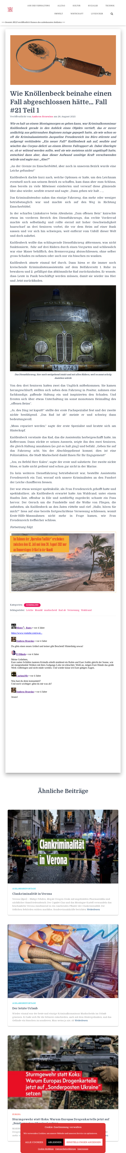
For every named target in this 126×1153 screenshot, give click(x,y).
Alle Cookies (34, 1142)
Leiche (29, 610)
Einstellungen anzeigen (84, 1142)
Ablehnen (55, 1142)
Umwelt (58, 14)
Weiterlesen (93, 909)
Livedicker (97, 14)
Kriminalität (32, 605)
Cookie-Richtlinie (46, 1149)
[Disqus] (63, 660)
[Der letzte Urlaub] (63, 961)
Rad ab (62, 610)
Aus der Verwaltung (38, 6)
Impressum (82, 1149)
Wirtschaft (77, 14)
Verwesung (73, 610)
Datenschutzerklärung (65, 1149)
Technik (109, 6)
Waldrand (86, 610)
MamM (39, 610)
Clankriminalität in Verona (32, 893)
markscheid (50, 610)
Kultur (76, 6)
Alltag (61, 6)
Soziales (93, 6)
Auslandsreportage (24, 889)
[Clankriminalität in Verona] (63, 846)
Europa (16, 1114)
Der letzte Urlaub (25, 1008)
